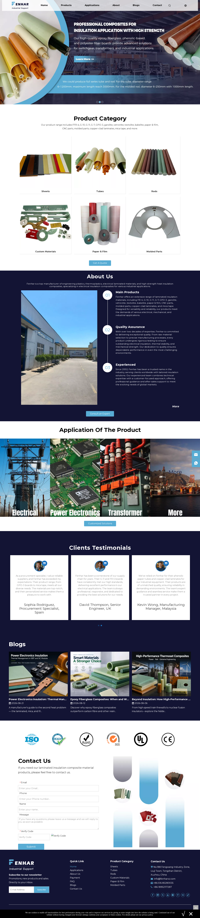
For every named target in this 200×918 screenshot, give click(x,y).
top (195, 907)
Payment (75, 877)
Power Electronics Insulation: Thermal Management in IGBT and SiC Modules (38, 699)
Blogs (136, 5)
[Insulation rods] (154, 162)
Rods (154, 191)
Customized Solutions (100, 523)
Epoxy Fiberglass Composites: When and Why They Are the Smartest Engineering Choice (99, 699)
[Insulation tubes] (100, 162)
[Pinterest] (178, 895)
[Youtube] (168, 895)
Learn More (25, 483)
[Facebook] (153, 895)
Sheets (45, 191)
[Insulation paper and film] (100, 222)
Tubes (100, 191)
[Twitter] (163, 895)
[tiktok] (188, 895)
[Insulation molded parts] (154, 222)
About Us (75, 874)
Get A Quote (100, 263)
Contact (157, 5)
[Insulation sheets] (45, 162)
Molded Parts (154, 252)
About (116, 5)
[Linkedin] (158, 895)
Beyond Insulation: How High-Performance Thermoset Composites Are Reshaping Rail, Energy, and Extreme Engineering (161, 699)
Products (66, 5)
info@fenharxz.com (164, 879)
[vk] (183, 895)
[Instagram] (173, 895)
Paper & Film (100, 252)
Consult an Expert (100, 413)
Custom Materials (45, 252)
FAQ (72, 881)
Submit (31, 846)
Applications (92, 5)
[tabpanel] (25, 478)
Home (44, 5)
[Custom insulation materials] (45, 222)
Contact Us (76, 888)
